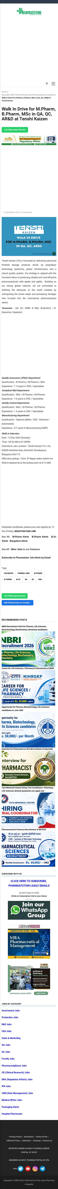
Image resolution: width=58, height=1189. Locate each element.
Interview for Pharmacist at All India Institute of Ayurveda (27, 749)
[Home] (29, 11)
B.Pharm (8, 579)
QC (33, 579)
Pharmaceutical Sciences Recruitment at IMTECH (24, 829)
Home (4, 92)
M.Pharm (38, 573)
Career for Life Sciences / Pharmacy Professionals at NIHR (28, 668)
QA (26, 579)
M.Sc (18, 579)
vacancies (8, 573)
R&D (40, 579)
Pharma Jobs (24, 573)
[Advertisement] (29, 48)
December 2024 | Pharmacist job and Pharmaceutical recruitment (28, 95)
